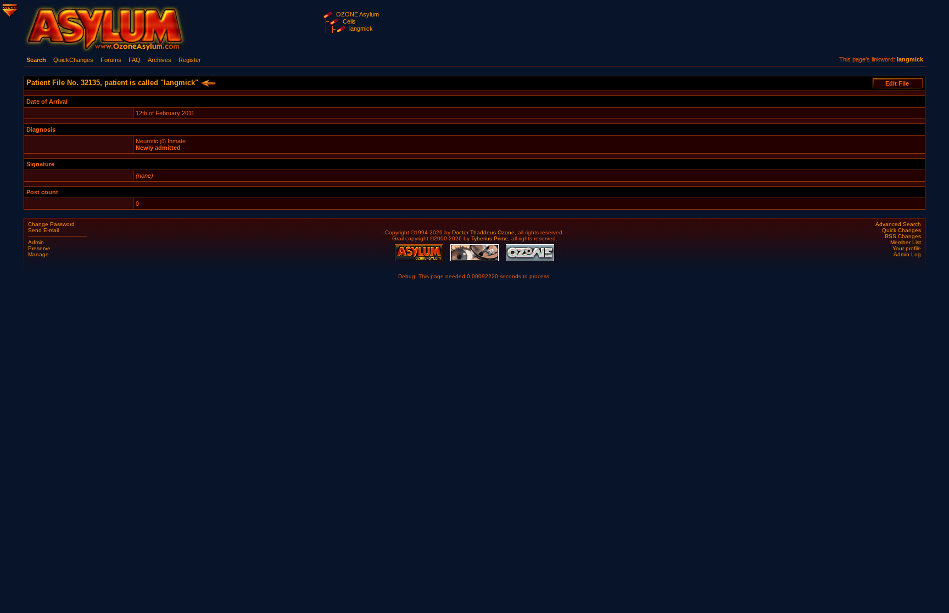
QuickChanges (73, 60)
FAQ (135, 60)
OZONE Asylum (357, 14)
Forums (111, 60)
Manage (38, 254)
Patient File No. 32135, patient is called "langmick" (113, 82)
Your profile (906, 248)
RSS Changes (903, 236)
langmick (361, 28)
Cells (349, 21)
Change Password (51, 224)
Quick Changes (901, 230)
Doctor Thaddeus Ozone (483, 232)
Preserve (39, 248)
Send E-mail (43, 230)
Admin (36, 242)
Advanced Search (898, 224)
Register (189, 60)
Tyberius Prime (489, 238)
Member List (905, 242)
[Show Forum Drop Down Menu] (9, 9)
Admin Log (907, 254)
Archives (159, 60)
